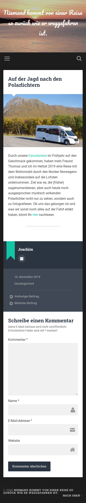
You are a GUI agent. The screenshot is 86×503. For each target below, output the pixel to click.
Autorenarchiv (21, 258)
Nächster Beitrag (25, 303)
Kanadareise (37, 156)
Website (14, 440)
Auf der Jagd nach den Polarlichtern (35, 81)
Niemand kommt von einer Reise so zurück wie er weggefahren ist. (43, 22)
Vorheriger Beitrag (26, 296)
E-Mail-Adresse (20, 421)
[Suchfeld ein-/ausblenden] (79, 58)
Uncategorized (24, 283)
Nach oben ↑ (73, 495)
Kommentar (18, 339)
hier (35, 215)
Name (13, 401)
